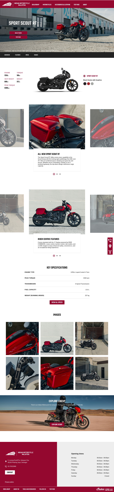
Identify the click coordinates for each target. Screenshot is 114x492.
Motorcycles (47, 4)
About (85, 4)
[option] (57, 138)
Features (17, 55)
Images (36, 55)
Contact (10, 472)
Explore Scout (57, 424)
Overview (7, 55)
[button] (7, 139)
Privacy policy (9, 482)
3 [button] (60, 174)
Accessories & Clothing (62, 4)
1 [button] (54, 174)
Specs (27, 55)
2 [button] (57, 174)
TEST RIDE (76, 4)
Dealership (35, 4)
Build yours (18, 33)
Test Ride (18, 37)
